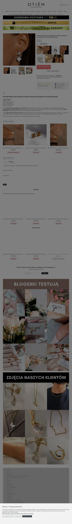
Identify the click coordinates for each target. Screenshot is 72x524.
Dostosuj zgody (18, 516)
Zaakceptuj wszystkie (27, 516)
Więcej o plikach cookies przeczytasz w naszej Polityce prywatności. (18, 513)
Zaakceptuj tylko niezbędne (8, 516)
